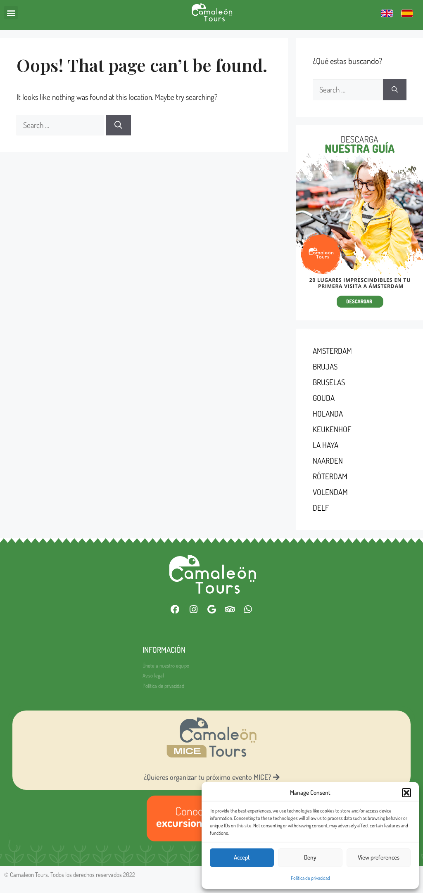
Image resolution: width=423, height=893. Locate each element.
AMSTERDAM (332, 351)
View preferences (378, 857)
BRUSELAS (329, 382)
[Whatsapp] (248, 609)
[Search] (118, 125)
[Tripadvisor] (230, 609)
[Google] (211, 609)
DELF (321, 507)
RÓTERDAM (330, 476)
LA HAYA (325, 445)
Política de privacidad (310, 878)
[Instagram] (193, 609)
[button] (406, 793)
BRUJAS (325, 366)
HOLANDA (328, 413)
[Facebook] (175, 609)
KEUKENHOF (332, 429)
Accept (242, 857)
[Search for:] (61, 125)
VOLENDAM (330, 492)
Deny (310, 857)
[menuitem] (387, 13)
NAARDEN (328, 460)
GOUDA (324, 398)
